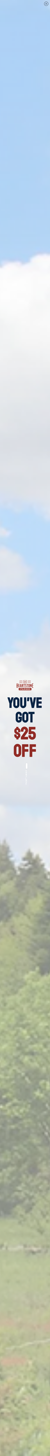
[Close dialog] (46, 4)
